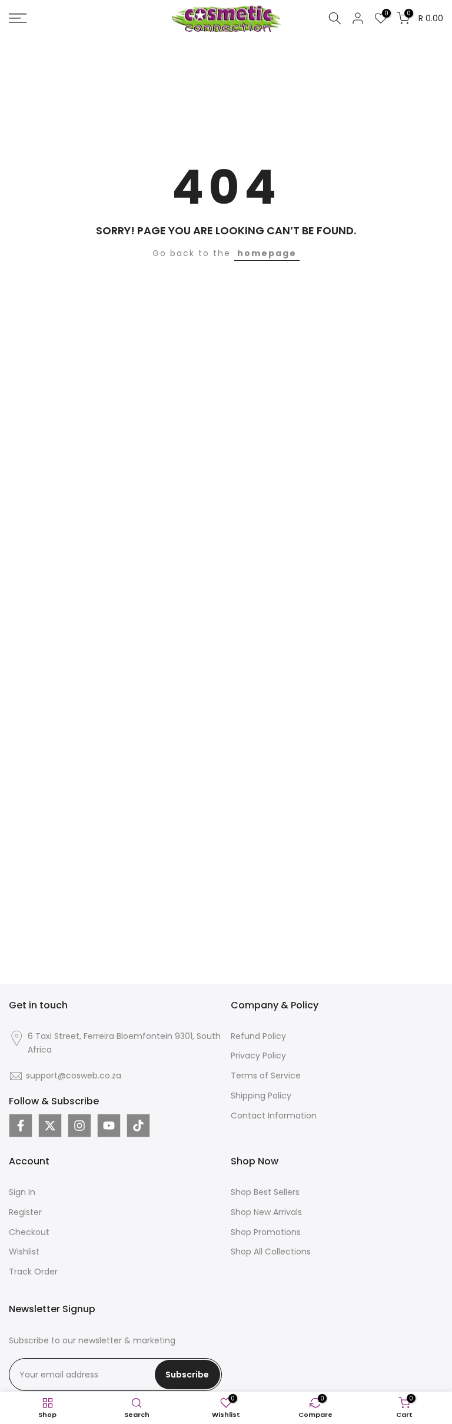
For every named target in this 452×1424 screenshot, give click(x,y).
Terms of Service (266, 1075)
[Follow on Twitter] (50, 1125)
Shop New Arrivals (266, 1212)
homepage (267, 253)
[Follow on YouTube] (109, 1125)
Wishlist (24, 1251)
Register (25, 1212)
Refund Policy (258, 1036)
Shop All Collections (271, 1251)
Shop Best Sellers (265, 1192)
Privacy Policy (258, 1055)
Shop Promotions (266, 1232)
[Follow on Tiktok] (138, 1125)
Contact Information (274, 1115)
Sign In (22, 1192)
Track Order (33, 1271)
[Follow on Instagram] (79, 1125)
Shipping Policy (261, 1095)
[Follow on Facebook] (20, 1125)
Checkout (29, 1232)
